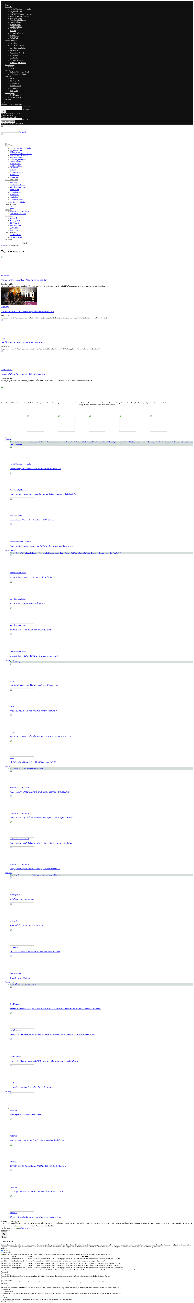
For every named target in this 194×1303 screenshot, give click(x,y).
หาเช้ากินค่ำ (14, 43)
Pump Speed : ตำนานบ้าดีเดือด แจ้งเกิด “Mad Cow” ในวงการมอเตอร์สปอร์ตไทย (41, 843)
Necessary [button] (4, 1248)
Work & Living (10, 65)
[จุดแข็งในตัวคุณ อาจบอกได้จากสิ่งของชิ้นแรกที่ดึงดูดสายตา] (22, 679)
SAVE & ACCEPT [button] (7, 1301)
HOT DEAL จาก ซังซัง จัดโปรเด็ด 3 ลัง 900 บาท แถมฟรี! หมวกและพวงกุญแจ (40, 736)
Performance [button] (5, 1278)
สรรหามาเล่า (14, 50)
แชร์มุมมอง (14, 91)
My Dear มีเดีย (14, 78)
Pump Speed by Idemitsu (18, 20)
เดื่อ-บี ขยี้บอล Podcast (17, 45)
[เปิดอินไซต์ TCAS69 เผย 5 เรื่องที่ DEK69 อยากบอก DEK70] (22, 756)
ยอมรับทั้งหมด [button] (15, 1228)
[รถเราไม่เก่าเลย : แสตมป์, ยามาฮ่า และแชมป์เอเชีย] (22, 623)
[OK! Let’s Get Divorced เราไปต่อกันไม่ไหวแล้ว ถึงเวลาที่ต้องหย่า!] (22, 945)
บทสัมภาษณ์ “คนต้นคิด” (18, 74)
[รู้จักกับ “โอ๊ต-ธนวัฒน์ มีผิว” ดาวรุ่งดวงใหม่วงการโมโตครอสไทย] (22, 1211)
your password (26, 109)
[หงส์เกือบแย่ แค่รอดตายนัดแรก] (22, 892)
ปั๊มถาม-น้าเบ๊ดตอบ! (16, 33)
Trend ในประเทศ (15, 95)
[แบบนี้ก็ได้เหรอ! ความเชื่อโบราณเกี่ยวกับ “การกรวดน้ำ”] (19, 336)
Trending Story (10, 93)
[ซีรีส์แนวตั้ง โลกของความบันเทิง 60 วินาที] (22, 919)
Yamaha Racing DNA (17, 18)
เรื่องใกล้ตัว (14, 58)
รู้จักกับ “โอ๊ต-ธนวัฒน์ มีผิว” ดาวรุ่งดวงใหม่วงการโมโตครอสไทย (35, 1217)
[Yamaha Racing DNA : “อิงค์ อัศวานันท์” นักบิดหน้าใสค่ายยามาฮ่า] (22, 462)
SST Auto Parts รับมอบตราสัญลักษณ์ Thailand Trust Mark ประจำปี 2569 (37, 1140)
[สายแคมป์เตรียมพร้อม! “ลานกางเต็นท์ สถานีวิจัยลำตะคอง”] (22, 705)
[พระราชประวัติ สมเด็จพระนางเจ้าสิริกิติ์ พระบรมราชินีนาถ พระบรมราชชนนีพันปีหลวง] (22, 1054)
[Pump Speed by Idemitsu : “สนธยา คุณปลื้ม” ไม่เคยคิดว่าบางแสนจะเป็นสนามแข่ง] (22, 539)
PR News (8, 99)
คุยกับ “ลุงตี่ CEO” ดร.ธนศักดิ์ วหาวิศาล (25, 1115)
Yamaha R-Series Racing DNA (19, 16)
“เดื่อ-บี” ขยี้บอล (15, 22)
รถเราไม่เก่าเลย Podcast (18, 48)
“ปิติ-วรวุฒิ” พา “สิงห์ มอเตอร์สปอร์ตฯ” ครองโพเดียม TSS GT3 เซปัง (37, 1192)
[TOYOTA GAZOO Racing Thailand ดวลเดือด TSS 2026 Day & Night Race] (22, 1160)
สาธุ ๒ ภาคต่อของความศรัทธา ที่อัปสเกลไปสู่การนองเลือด (24, 280)
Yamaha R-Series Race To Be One (21, 15)
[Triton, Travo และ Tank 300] (22, 971)
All (11, 442)
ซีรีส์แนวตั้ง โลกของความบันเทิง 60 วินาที (26, 925)
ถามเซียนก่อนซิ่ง (15, 25)
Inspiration (8, 76)
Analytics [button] (4, 1284)
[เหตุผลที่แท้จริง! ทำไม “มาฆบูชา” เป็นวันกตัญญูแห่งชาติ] (19, 367)
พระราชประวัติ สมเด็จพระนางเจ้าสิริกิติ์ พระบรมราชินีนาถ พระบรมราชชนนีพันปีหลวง (44, 1061)
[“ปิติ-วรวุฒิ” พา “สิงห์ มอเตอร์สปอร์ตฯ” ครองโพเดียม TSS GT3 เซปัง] (22, 1185)
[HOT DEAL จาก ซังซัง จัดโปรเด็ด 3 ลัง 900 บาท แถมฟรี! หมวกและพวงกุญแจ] (22, 730)
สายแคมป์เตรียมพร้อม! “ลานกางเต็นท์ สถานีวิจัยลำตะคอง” (33, 711)
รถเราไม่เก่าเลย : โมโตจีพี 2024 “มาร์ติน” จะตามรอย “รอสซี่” (34, 656)
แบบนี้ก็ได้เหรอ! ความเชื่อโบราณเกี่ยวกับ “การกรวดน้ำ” (23, 343)
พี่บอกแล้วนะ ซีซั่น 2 (17, 53)
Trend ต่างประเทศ (16, 97)
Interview (8, 70)
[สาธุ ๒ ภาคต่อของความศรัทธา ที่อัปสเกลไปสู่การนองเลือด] (19, 273)
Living (12, 68)
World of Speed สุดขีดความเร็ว (20, 9)
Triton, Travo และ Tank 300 (20, 978)
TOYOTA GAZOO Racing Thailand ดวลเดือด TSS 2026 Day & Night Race (38, 1166)
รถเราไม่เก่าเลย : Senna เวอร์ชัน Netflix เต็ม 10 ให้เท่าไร (32, 577)
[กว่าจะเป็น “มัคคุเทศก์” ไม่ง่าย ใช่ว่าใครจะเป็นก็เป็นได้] (22, 1081)
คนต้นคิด (13, 31)
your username (26, 107)
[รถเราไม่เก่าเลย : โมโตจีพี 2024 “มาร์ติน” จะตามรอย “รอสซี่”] (22, 649)
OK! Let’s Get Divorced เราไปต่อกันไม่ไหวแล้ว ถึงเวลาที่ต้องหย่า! (35, 952)
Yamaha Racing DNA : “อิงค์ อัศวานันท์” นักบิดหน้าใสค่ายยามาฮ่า (35, 469)
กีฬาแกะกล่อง (14, 36)
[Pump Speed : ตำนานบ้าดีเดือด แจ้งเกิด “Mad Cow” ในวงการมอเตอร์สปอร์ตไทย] (22, 837)
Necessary (7, 1251)
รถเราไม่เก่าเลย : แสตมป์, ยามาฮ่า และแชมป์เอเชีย (30, 630)
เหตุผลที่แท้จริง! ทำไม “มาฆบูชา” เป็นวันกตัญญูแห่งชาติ (23, 374)
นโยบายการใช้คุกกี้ (26, 1228)
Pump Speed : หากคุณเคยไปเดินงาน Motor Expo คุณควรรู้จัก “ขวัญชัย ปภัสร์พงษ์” (41, 817)
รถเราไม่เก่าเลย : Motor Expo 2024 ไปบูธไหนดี (28, 603)
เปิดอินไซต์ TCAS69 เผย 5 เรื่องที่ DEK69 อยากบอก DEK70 (33, 762)
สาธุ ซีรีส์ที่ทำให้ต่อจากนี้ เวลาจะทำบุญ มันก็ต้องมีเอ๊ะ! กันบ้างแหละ (27, 312)
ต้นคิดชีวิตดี (14, 38)
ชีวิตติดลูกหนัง (15, 81)
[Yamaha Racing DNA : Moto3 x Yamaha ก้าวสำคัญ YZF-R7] (22, 514)
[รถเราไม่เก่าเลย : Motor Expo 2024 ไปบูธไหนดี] (22, 597)
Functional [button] (4, 1272)
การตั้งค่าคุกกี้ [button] (5, 1228)
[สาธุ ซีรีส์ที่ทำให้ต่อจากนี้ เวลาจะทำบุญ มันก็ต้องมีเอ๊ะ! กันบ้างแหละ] (19, 305)
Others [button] (3, 1295)
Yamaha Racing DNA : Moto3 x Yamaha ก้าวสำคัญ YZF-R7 (32, 520)
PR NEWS (13, 1110)
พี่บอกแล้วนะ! (14, 55)
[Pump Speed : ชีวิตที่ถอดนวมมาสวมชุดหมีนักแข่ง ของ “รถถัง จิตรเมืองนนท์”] (22, 786)
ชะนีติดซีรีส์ (14, 88)
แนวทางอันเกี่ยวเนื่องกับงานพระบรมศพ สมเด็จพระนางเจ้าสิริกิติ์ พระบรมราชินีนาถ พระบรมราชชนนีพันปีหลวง (53, 1035)
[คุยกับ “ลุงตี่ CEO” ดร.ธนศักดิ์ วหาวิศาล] (22, 1109)
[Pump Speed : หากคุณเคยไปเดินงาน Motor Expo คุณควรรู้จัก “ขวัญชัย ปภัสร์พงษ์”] (22, 811)
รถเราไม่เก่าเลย (15, 86)
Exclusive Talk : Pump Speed (19, 72)
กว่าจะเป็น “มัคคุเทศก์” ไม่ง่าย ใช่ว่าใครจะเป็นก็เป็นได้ (31, 1087)
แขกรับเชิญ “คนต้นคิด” (18, 63)
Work (11, 66)
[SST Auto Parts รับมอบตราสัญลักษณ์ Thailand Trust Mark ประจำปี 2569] (22, 1134)
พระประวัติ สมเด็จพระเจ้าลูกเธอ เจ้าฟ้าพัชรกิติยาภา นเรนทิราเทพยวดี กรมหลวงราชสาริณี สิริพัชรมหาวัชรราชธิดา (55, 1009)
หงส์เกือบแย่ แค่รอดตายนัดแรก (22, 899)
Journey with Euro (16, 11)
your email (25, 119)
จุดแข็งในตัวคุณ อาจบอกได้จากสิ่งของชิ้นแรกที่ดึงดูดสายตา (34, 685)
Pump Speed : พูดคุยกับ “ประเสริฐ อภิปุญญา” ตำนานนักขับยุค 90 (35, 869)
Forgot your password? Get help (11, 113)
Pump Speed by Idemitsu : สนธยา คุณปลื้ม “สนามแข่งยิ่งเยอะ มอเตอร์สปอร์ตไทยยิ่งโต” (43, 494)
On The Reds (14, 28)
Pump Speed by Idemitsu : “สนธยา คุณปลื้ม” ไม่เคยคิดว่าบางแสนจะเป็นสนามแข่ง (41, 546)
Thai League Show (16, 27)
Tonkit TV (8, 7)
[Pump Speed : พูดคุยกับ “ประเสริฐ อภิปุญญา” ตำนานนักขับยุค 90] (22, 863)
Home (7, 5)
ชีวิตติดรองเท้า (15, 83)
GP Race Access (15, 13)
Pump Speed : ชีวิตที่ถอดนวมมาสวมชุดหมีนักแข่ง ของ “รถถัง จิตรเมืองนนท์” (39, 792)
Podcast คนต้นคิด (11, 41)
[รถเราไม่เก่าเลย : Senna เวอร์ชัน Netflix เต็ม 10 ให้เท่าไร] (22, 570)
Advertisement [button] (5, 1289)
